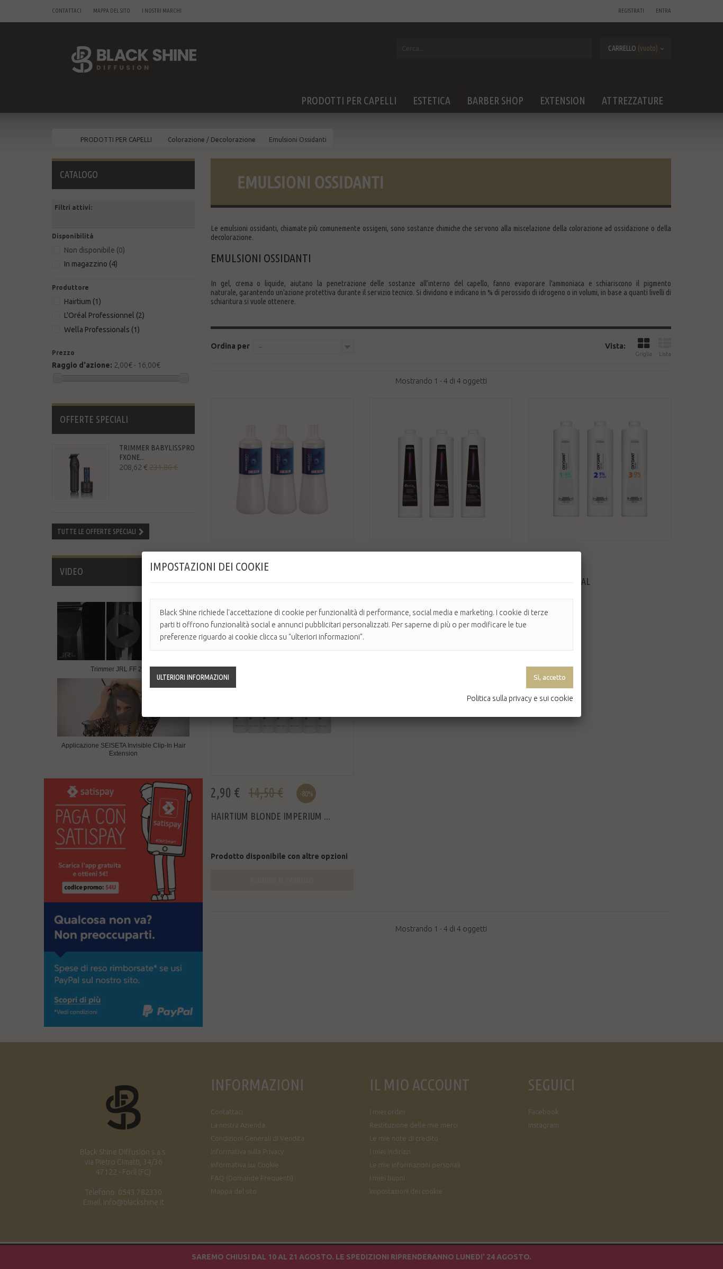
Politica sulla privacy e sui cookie (520, 698)
